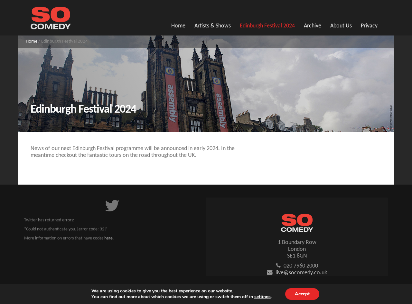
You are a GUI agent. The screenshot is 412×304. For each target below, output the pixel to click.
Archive (312, 26)
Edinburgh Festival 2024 (267, 26)
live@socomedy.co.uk (301, 273)
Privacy (369, 26)
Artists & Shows (212, 26)
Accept (302, 294)
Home (178, 26)
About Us (341, 26)
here (108, 238)
